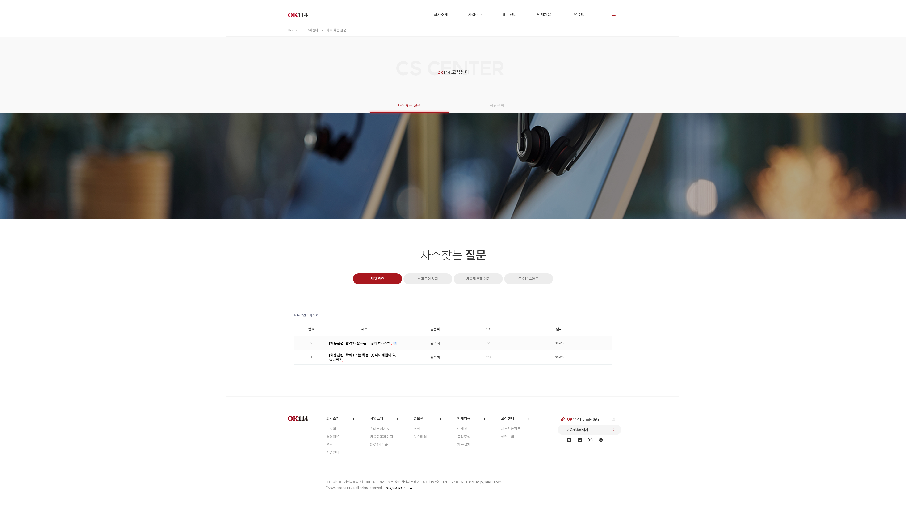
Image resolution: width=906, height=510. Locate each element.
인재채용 (544, 14)
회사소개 (441, 14)
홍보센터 (510, 14)
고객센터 (578, 14)
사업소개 (475, 14)
